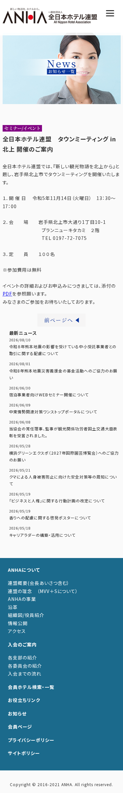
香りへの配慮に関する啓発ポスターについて (50, 517)
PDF (7, 293)
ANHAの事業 (22, 599)
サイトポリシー (24, 753)
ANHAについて (24, 570)
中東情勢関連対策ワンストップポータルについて (53, 411)
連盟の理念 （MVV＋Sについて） (43, 591)
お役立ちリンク (24, 700)
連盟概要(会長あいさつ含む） (39, 583)
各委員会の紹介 (25, 665)
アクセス (17, 631)
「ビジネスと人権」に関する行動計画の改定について (57, 500)
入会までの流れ (24, 673)
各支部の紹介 (22, 657)
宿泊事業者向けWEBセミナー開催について (49, 394)
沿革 (13, 607)
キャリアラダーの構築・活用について (42, 535)
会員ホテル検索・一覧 (31, 687)
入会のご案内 (22, 644)
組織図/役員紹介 (26, 615)
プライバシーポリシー (31, 740)
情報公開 (18, 623)
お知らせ (17, 713)
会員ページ (20, 726)
